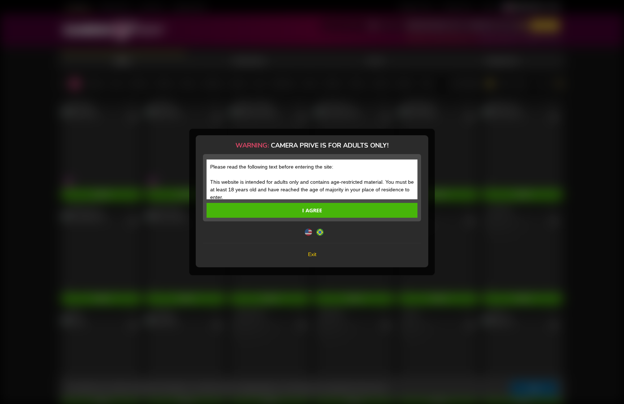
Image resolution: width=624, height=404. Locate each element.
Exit (312, 254)
